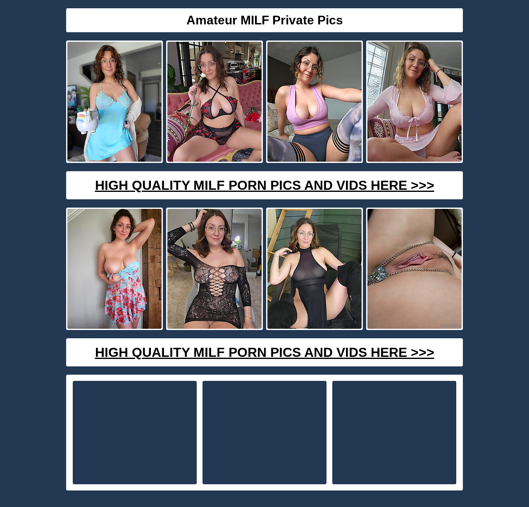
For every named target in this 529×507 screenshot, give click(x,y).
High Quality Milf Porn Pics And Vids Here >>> (264, 185)
